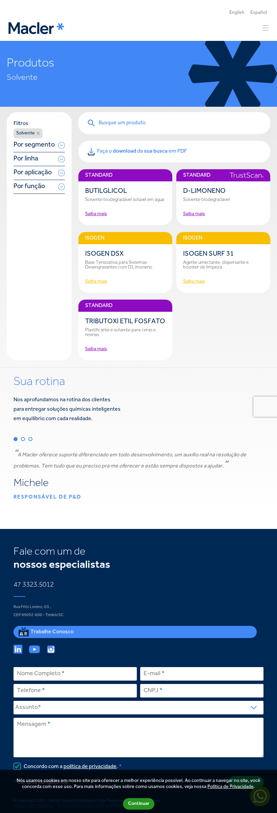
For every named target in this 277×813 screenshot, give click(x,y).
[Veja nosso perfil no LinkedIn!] (18, 649)
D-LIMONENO (204, 191)
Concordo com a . (70, 766)
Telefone (29, 690)
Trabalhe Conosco (52, 632)
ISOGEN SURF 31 (208, 254)
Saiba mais (96, 214)
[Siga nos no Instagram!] (51, 649)
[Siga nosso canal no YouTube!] (34, 649)
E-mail (152, 674)
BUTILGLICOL (106, 191)
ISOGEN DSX (104, 254)
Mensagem (31, 724)
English (237, 13)
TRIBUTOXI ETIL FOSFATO (125, 322)
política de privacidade (90, 766)
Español (258, 13)
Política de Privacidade (230, 787)
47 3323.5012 (34, 585)
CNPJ (151, 690)
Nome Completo (38, 674)
